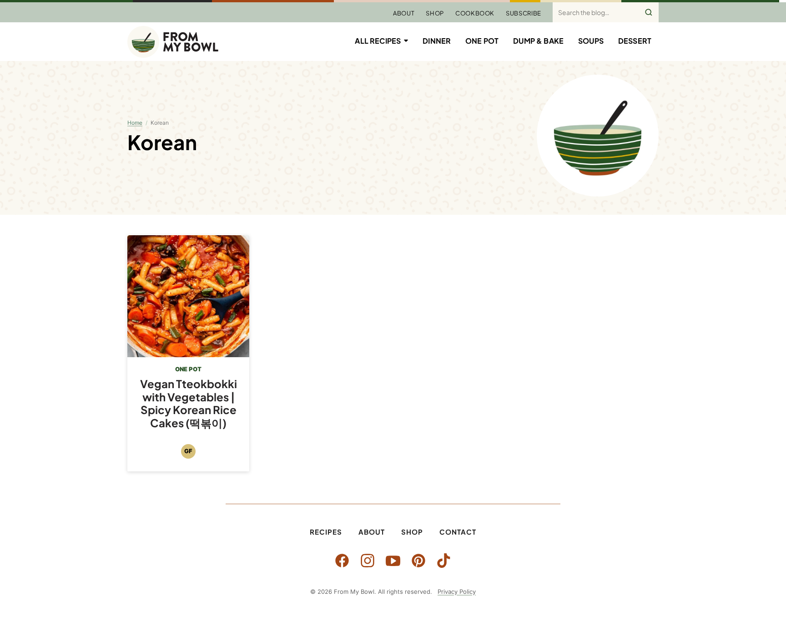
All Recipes (378, 41)
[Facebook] (342, 560)
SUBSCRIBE (523, 13)
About (403, 13)
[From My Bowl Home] (172, 42)
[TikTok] (444, 560)
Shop (435, 13)
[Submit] (649, 12)
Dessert (634, 41)
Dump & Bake (538, 41)
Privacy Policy (457, 591)
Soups (591, 41)
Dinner (437, 41)
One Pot (482, 41)
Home (134, 122)
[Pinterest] (418, 560)
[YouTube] (393, 560)
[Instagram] (367, 560)
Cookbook (474, 13)
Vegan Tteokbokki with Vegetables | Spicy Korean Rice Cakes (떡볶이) (188, 403)
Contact (457, 531)
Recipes (326, 531)
